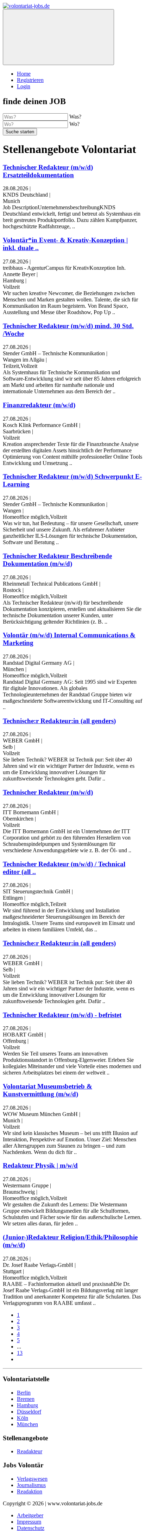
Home (24, 74)
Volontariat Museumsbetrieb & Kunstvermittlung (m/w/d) (47, 1090)
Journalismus (31, 1485)
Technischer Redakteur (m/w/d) (48, 792)
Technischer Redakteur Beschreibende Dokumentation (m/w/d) (57, 559)
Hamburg (27, 1405)
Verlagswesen (32, 1479)
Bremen (25, 1399)
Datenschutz (30, 1528)
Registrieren (30, 80)
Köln (22, 1418)
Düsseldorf (29, 1412)
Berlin (24, 1393)
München (27, 1424)
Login (23, 86)
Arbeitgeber (30, 1515)
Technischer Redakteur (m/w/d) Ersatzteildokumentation (48, 171)
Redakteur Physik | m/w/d (40, 1165)
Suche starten (20, 131)
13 (20, 1353)
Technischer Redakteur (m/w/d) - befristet (62, 1015)
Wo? (74, 124)
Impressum (29, 1522)
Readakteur (29, 1451)
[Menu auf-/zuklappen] (58, 37)
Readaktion (29, 1491)
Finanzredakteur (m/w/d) (39, 405)
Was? (75, 117)
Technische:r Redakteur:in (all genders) (59, 721)
